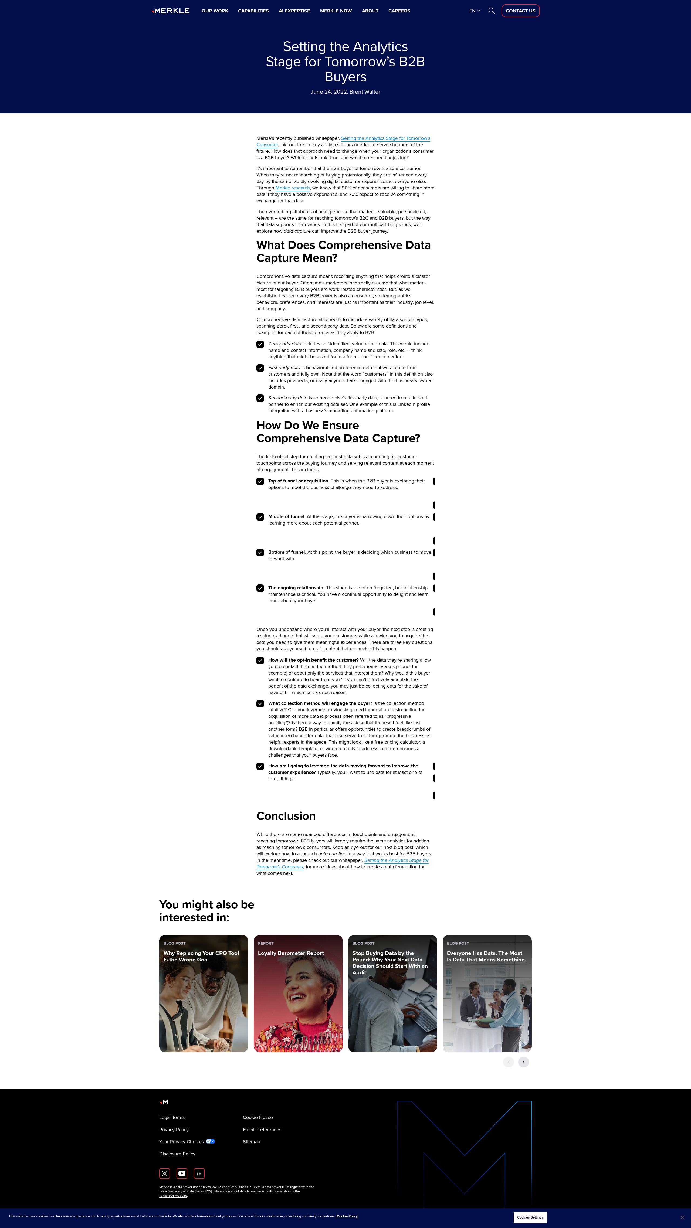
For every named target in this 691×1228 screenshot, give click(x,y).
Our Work (215, 11)
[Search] (492, 11)
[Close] (682, 1217)
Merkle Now (336, 11)
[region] (345, 1218)
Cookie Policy (347, 1216)
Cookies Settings (530, 1217)
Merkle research (293, 187)
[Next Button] (523, 1062)
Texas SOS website (173, 1195)
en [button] (472, 10)
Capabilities (253, 11)
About (370, 11)
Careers (399, 11)
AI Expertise (294, 11)
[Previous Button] (508, 1062)
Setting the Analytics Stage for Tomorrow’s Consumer (343, 141)
